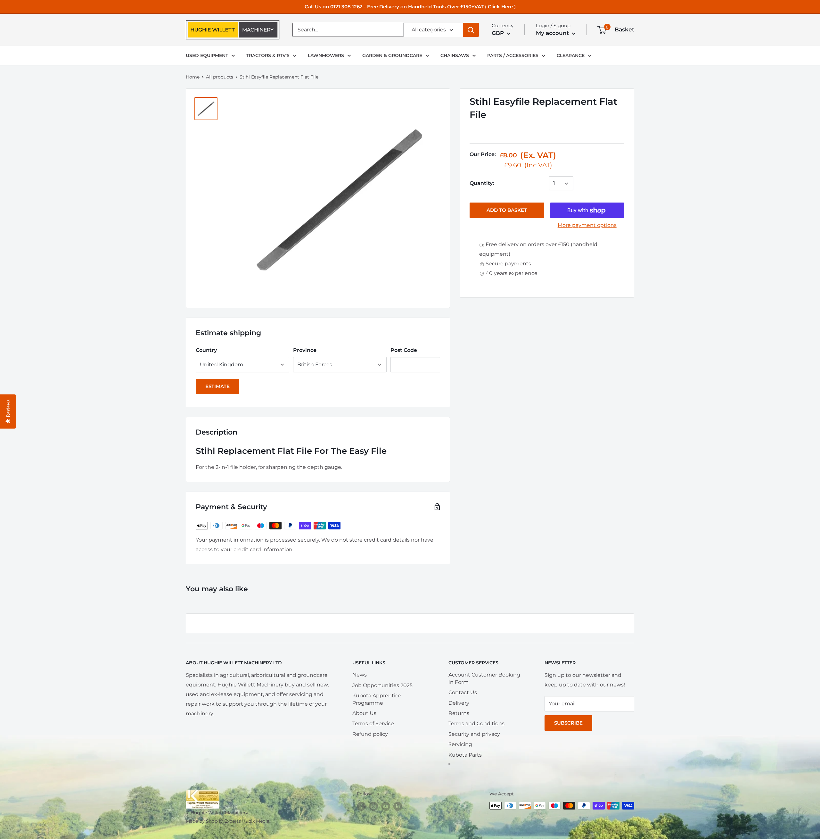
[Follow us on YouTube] (385, 806)
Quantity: (482, 183)
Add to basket (507, 210)
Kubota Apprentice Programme (376, 699)
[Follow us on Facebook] (361, 806)
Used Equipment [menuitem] (207, 55)
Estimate (217, 386)
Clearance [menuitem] (571, 55)
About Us (364, 713)
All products (219, 77)
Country (206, 350)
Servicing (460, 744)
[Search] (471, 30)
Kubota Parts (465, 755)
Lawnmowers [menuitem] (326, 55)
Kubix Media (255, 821)
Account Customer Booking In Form (484, 678)
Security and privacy (474, 734)
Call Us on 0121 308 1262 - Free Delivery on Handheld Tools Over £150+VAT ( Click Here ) (410, 7)
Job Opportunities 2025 (382, 685)
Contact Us (462, 692)
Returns (458, 713)
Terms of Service (373, 723)
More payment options (587, 225)
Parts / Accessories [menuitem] (512, 55)
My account (553, 33)
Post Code (403, 350)
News (359, 675)
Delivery (458, 703)
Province (304, 350)
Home (193, 77)
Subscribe (568, 723)
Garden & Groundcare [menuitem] (392, 55)
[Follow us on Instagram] (373, 806)
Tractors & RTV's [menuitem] (268, 55)
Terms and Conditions (476, 723)
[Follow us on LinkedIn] (397, 806)
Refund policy (370, 734)
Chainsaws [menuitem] (454, 55)
